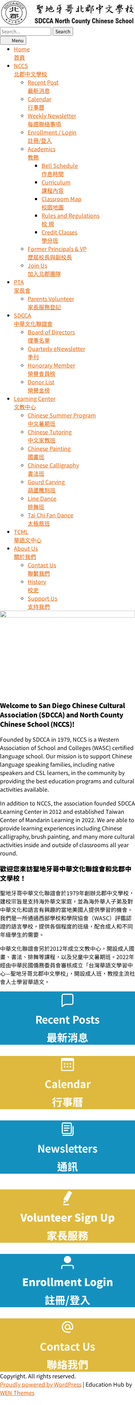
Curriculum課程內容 (56, 186)
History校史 (37, 585)
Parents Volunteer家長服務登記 (51, 302)
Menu (17, 40)
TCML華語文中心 (28, 535)
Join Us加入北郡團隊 (44, 269)
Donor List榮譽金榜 (41, 386)
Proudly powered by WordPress (40, 1384)
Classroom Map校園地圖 (61, 203)
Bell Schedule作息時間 (60, 169)
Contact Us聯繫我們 (42, 569)
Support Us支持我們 (42, 602)
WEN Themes (17, 1392)
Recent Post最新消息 (43, 86)
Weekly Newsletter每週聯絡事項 (52, 119)
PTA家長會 (22, 286)
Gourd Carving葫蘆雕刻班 (46, 485)
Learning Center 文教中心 (34, 402)
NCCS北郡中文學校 (30, 69)
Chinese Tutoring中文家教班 (50, 436)
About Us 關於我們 (26, 552)
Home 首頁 (22, 53)
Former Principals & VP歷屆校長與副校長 (57, 252)
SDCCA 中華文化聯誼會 (33, 319)
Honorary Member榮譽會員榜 (51, 369)
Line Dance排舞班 (42, 502)
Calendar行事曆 (39, 103)
